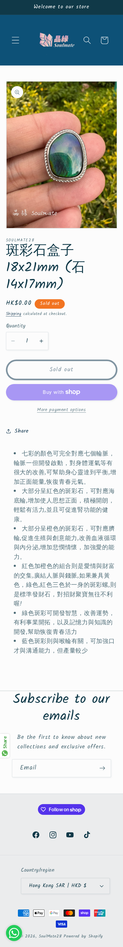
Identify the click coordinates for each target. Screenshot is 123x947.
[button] (15, 40)
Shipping (13, 314)
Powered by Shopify (83, 936)
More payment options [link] (61, 410)
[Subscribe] (102, 768)
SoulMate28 (50, 936)
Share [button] (21, 431)
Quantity (16, 326)
